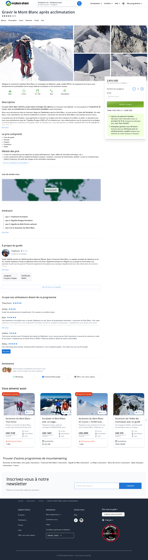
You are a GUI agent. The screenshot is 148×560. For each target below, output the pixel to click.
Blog (75, 515)
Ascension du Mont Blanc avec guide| (17, 463)
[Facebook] (76, 520)
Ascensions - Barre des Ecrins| (109, 463)
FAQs (48, 525)
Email (109, 93)
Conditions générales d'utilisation (58, 530)
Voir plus (5, 127)
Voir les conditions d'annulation (15, 163)
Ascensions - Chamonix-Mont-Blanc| (44, 463)
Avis (42, 20)
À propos (21, 515)
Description (12, 20)
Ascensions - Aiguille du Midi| (69, 463)
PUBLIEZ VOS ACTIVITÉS (113, 514)
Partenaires (22, 520)
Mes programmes (133, 3)
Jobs (20, 530)
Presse (20, 525)
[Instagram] (81, 520)
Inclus (21, 20)
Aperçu (3, 20)
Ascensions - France (11, 465)
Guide (36, 20)
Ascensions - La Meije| (89, 463)
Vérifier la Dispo (125, 104)
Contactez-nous (52, 519)
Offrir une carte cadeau (26, 535)
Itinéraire (29, 20)
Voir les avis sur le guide (51, 287)
